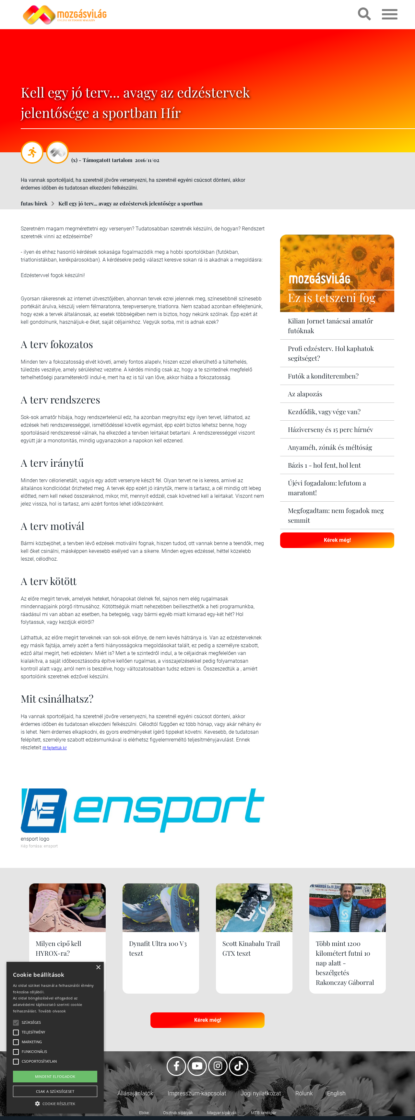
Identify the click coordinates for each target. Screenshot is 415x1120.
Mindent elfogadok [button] (55, 1076)
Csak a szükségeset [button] (55, 1091)
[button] (55, 1102)
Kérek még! (337, 540)
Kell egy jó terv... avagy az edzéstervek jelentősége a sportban (130, 203)
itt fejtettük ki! (54, 747)
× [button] (98, 967)
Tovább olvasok (52, 1011)
